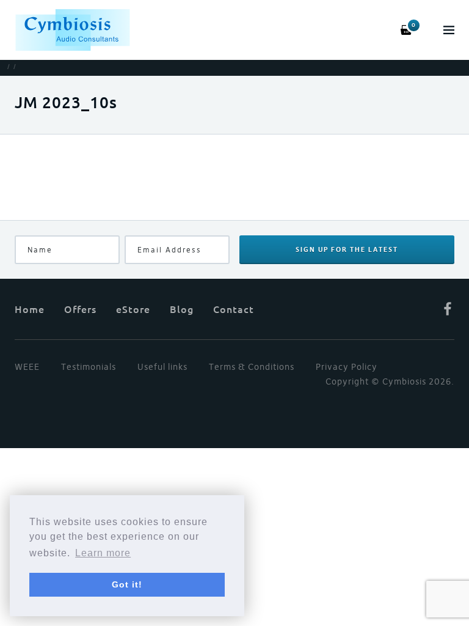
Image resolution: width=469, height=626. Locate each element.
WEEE (27, 366)
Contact (233, 309)
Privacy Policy (346, 366)
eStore (133, 309)
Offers (80, 309)
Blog (182, 309)
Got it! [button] (127, 584)
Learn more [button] (103, 553)
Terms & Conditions (251, 366)
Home (30, 309)
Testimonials (88, 366)
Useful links (162, 366)
